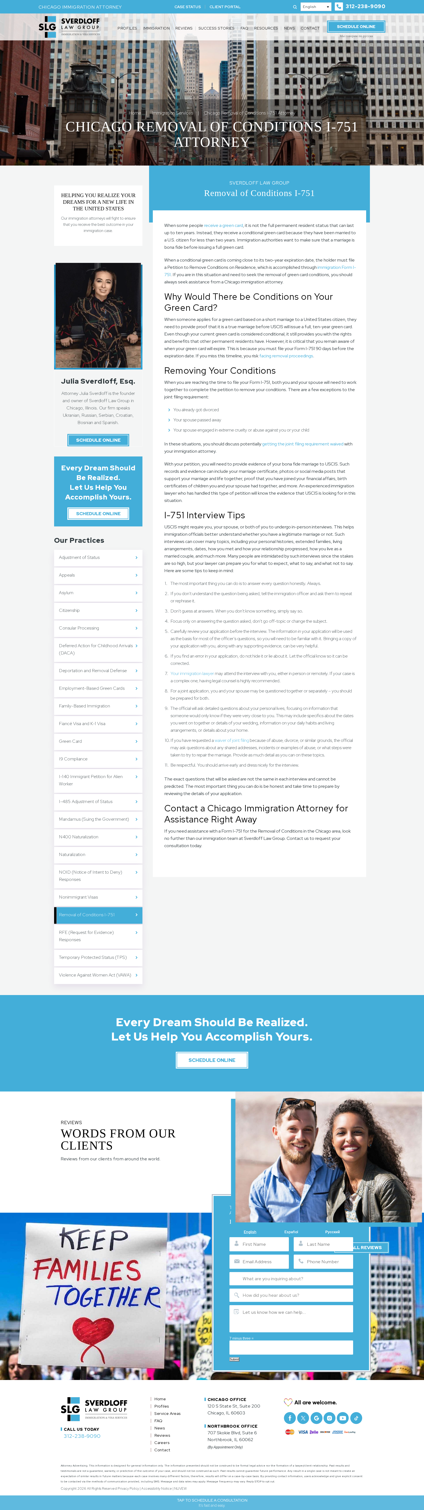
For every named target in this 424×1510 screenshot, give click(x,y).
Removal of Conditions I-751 (87, 915)
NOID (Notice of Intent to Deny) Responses (90, 875)
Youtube (343, 1418)
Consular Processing (79, 628)
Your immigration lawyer (192, 673)
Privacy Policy (128, 1488)
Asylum (66, 593)
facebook (290, 1418)
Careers (162, 1443)
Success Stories (217, 28)
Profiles (127, 28)
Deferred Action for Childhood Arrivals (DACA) (96, 649)
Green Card (70, 741)
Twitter (303, 1418)
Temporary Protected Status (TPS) (93, 957)
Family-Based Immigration (84, 706)
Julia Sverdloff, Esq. (98, 381)
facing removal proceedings (286, 356)
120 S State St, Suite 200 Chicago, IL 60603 (234, 1409)
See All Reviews (361, 1247)
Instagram (330, 1418)
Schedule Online (356, 26)
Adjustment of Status (79, 557)
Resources (266, 28)
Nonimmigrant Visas (78, 897)
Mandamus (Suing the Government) (94, 819)
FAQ (244, 28)
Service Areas (167, 1414)
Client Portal (225, 6)
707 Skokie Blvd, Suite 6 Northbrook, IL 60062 (232, 1436)
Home (160, 1399)
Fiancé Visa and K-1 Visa (82, 723)
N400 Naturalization (78, 837)
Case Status (187, 6)
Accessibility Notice (156, 1488)
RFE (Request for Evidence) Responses (86, 936)
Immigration (156, 28)
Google (316, 1418)
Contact (310, 28)
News (289, 28)
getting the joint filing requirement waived (302, 444)
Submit (234, 1359)
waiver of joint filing (232, 740)
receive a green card (223, 225)
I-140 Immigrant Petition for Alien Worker (91, 780)
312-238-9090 (365, 6)
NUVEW (180, 1488)
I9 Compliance (73, 759)
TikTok (356, 1418)
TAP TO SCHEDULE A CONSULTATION (212, 1503)
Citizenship (69, 610)
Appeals (67, 575)
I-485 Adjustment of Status (85, 801)
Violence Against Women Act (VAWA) (95, 975)
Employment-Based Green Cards (92, 688)
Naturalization (72, 854)
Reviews (184, 28)
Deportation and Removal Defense (93, 670)
